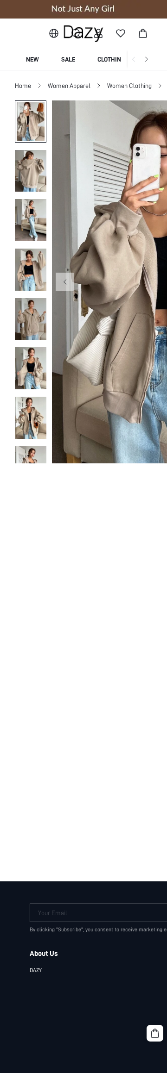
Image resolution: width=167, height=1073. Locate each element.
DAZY (36, 970)
